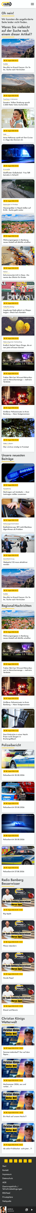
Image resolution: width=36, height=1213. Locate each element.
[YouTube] (20, 1161)
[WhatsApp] (6, 1161)
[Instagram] (15, 1161)
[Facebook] (10, 1161)
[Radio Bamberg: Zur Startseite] (16, 4)
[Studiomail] (25, 1161)
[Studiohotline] (30, 1161)
